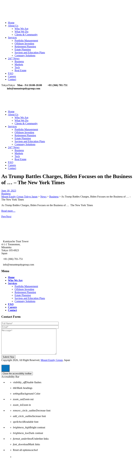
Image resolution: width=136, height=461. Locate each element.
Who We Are (21, 28)
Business (19, 61)
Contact (12, 79)
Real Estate (20, 70)
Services (12, 37)
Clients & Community (26, 34)
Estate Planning (23, 49)
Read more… (8, 210)
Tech (17, 67)
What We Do (21, 31)
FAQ (10, 73)
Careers (12, 76)
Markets (19, 64)
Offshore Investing (24, 43)
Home (11, 22)
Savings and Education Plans (30, 52)
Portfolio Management (26, 40)
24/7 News (13, 58)
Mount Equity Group (52, 360)
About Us (13, 25)
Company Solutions (25, 55)
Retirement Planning (25, 46)
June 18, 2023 (8, 190)
